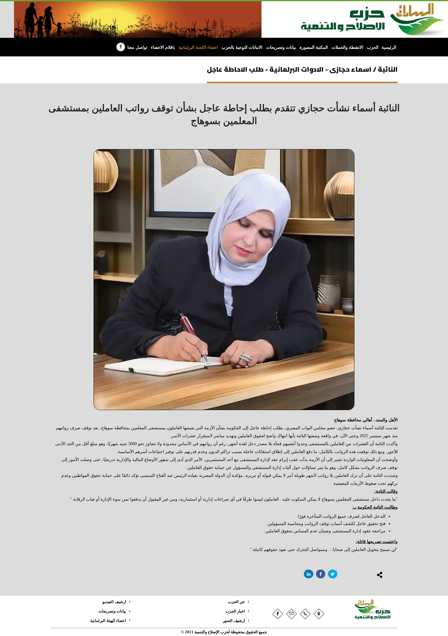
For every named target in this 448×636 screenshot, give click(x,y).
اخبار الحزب (235, 611)
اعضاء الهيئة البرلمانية (108, 621)
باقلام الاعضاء (163, 47)
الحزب (373, 47)
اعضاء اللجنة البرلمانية (198, 47)
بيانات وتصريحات (281, 47)
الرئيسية (389, 47)
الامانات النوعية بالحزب (242, 47)
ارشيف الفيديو (114, 602)
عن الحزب (236, 602)
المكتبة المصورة (314, 47)
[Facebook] (120, 47)
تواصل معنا (137, 47)
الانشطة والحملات (347, 47)
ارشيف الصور (234, 621)
